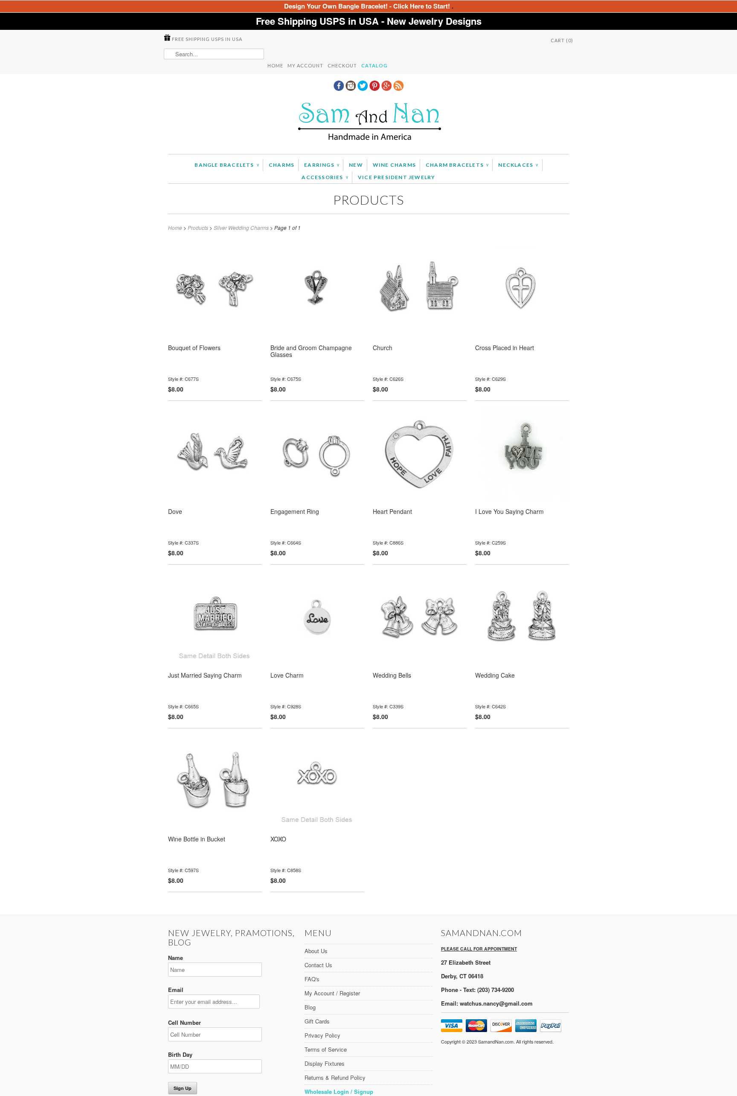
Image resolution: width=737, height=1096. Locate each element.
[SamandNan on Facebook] (339, 88)
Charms (281, 165)
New (356, 165)
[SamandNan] (368, 122)
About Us (316, 951)
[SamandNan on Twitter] (363, 88)
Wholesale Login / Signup (339, 1091)
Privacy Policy (322, 1035)
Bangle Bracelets (226, 165)
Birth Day (180, 1054)
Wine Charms (394, 165)
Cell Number (184, 1022)
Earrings (321, 165)
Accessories (325, 177)
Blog (310, 1007)
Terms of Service (326, 1049)
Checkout (342, 65)
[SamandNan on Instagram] (351, 88)
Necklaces (518, 165)
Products (368, 199)
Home (275, 65)
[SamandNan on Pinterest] (375, 88)
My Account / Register (332, 993)
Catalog (374, 65)
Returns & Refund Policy (335, 1077)
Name (175, 958)
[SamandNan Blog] (398, 88)
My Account (305, 65)
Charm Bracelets (457, 165)
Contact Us (318, 965)
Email (175, 990)
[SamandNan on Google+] (387, 88)
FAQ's (312, 979)
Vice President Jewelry (396, 177)
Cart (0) (562, 40)
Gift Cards (317, 1021)
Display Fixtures (325, 1063)
